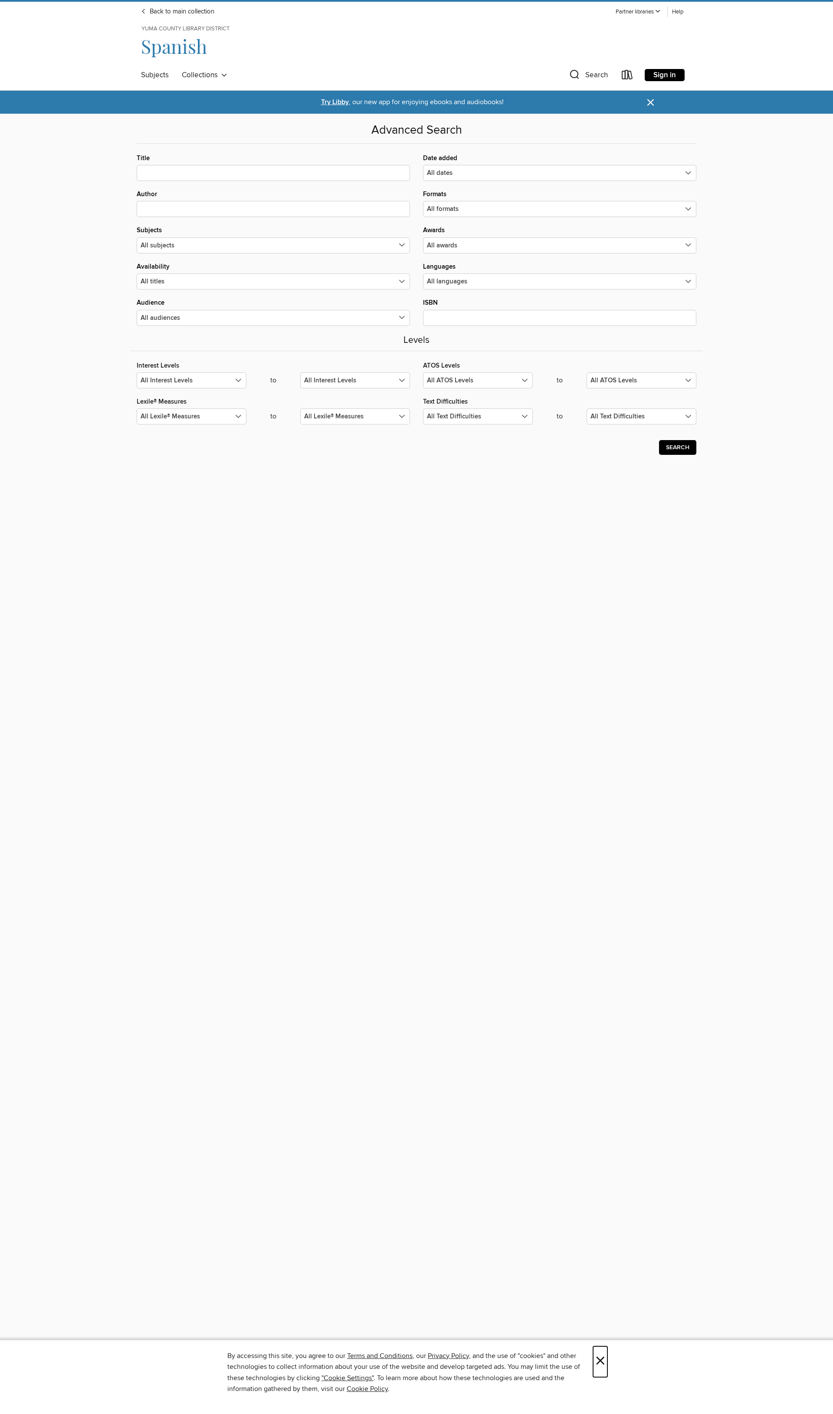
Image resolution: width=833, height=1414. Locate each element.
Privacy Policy (448, 1356)
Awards (434, 230)
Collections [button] (201, 75)
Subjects (155, 75)
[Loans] (627, 76)
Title (143, 158)
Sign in (664, 75)
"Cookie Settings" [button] (347, 1378)
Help (677, 12)
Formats (434, 194)
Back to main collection (181, 12)
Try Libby (335, 102)
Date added (440, 158)
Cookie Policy (367, 1388)
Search (677, 447)
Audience (150, 303)
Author (147, 194)
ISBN (430, 303)
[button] (638, 12)
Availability (153, 267)
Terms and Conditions (380, 1356)
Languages (439, 267)
